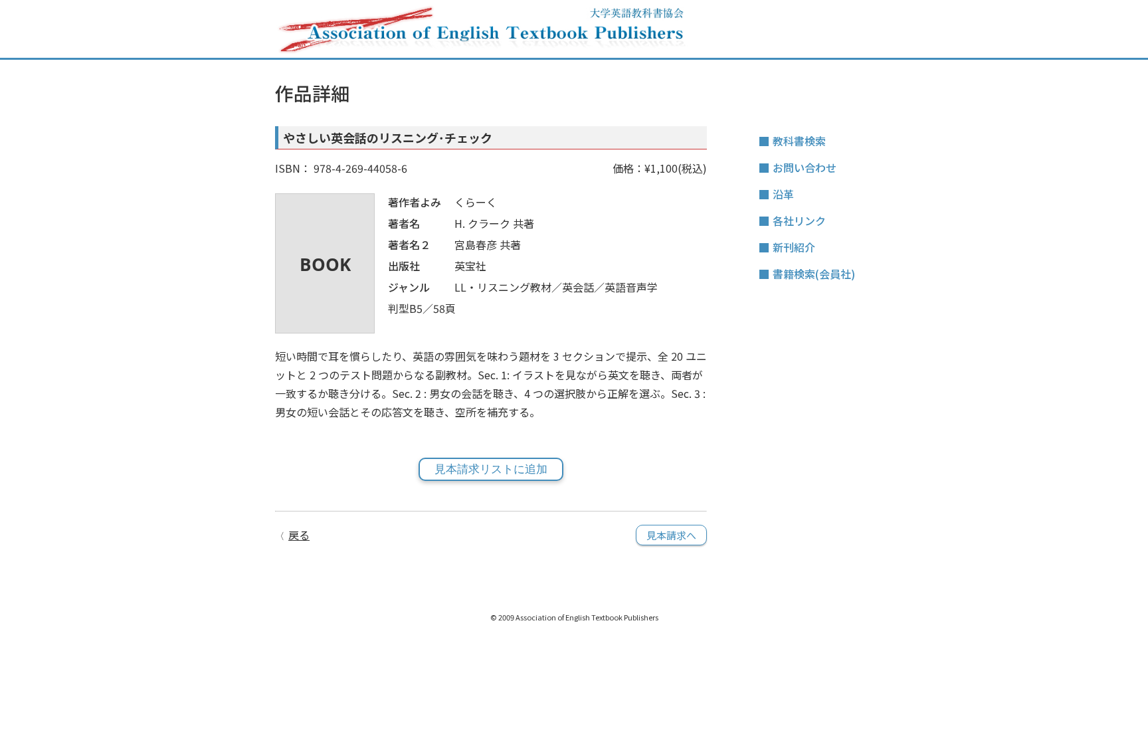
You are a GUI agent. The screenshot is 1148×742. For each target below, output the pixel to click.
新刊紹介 (794, 247)
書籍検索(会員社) (814, 274)
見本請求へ (671, 535)
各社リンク (799, 221)
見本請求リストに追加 (490, 469)
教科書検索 (799, 141)
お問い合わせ (804, 167)
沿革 (783, 194)
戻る (299, 535)
